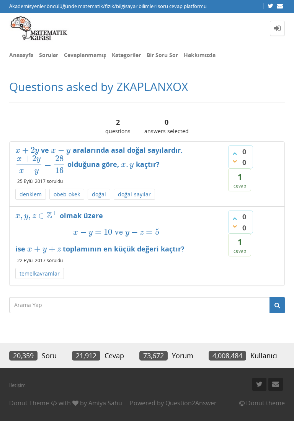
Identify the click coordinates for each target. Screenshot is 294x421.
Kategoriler (126, 55)
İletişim (17, 385)
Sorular (48, 55)
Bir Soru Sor (162, 55)
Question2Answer (191, 403)
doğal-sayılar (134, 194)
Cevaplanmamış (85, 55)
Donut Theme (29, 403)
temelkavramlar (40, 273)
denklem (31, 194)
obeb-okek (67, 194)
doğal (99, 194)
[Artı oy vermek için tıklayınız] (234, 153)
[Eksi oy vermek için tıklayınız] (234, 161)
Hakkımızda (200, 55)
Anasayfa (21, 55)
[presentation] (27, 150)
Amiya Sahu (105, 403)
